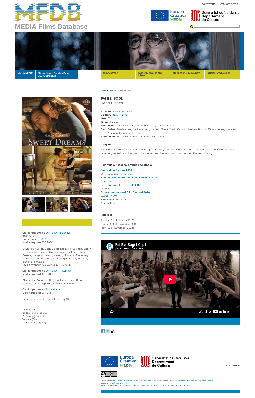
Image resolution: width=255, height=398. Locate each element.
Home (104, 90)
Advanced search (230, 4)
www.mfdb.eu (124, 383)
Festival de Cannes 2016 (116, 170)
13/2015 (43, 239)
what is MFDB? (25, 73)
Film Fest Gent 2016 (113, 199)
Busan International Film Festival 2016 (125, 192)
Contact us (208, 4)
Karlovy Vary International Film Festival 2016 (129, 177)
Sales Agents (53, 289)
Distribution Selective (58, 232)
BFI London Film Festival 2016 (120, 184)
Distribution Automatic (58, 270)
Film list (113, 90)
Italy (115, 114)
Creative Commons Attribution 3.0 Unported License (191, 381)
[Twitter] (108, 331)
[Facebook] (103, 331)
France (123, 114)
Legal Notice (232, 366)
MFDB (48, 12)
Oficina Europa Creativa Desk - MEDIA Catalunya (54, 74)
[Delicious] (113, 331)
